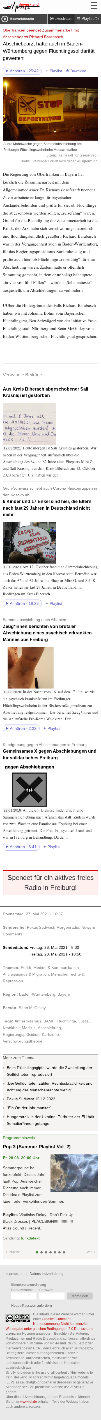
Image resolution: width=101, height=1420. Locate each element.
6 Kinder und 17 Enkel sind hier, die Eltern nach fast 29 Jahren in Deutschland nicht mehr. (50, 501)
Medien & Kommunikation (56, 967)
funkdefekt (30, 1238)
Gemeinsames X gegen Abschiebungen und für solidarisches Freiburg (50, 751)
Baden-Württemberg (37, 994)
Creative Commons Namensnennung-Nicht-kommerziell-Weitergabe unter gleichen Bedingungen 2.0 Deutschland (49, 1323)
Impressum (14, 1273)
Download (78, 71)
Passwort (46, 1290)
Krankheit (11, 1028)
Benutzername (22, 1290)
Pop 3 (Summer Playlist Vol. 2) (37, 1146)
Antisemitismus (28, 1021)
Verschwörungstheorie (22, 1041)
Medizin (29, 1028)
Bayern (64, 994)
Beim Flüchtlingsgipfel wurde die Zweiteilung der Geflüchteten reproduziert (49, 1071)
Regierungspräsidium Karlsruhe (31, 1034)
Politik (26, 967)
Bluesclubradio (22, 19)
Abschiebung (49, 1028)
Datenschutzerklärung (46, 1273)
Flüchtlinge (66, 1021)
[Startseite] (36, 7)
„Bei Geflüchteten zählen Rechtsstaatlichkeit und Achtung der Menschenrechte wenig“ (50, 1086)
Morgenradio (67, 927)
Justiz (84, 1021)
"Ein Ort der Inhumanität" (29, 1108)
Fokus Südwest (40, 927)
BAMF (48, 1021)
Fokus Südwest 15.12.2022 (31, 1099)
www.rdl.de (28, 1401)
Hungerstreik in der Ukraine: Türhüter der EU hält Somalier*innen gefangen (50, 1120)
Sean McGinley (32, 1007)
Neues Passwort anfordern (31, 1305)
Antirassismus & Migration (26, 974)
